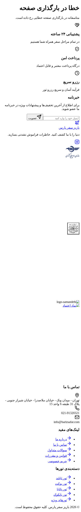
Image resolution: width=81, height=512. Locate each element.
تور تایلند (61, 478)
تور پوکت (61, 483)
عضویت (32, 118)
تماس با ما (60, 444)
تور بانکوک (60, 494)
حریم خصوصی (57, 461)
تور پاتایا (62, 489)
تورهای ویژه (59, 500)
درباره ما (61, 439)
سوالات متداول (57, 450)
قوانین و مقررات (56, 455)
